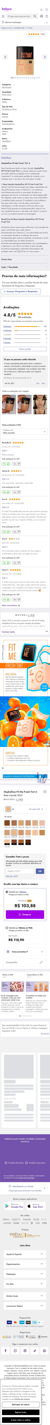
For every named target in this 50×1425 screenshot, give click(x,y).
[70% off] (7, 823)
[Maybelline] (13, 800)
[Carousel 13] (39, 77)
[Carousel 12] (37, 77)
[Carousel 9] (30, 77)
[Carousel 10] (32, 77)
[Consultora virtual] (41, 16)
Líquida (5, 116)
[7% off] (28, 833)
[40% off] (14, 823)
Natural (5, 131)
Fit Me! (29, 28)
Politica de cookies (22, 1399)
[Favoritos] (46, 9)
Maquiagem (6, 87)
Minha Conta (12, 1296)
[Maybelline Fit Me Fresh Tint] (25, 778)
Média (4, 101)
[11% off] (7, 842)
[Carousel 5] (28, 1016)
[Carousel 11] (34, 77)
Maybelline (19, 28)
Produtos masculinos (37, 1162)
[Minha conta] (41, 9)
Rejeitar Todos (20, 1412)
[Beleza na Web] (6, 10)
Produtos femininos (16, 1162)
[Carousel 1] (19, 1016)
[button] (25, 914)
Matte (4, 133)
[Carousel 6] (30, 1016)
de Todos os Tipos (9, 109)
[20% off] (7, 833)
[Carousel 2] (22, 1016)
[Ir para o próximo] (44, 57)
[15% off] (35, 823)
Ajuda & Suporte (13, 1254)
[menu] (3, 16)
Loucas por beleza (14, 1306)
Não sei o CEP (12, 876)
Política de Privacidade (26, 1178)
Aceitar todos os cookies (20, 1420)
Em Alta (9, 1284)
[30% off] (28, 823)
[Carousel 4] (26, 1016)
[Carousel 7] (26, 77)
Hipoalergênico (8, 123)
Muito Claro (6, 94)
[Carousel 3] (24, 1016)
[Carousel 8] (28, 77)
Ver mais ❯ (45, 1033)
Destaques (10, 1274)
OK (40, 871)
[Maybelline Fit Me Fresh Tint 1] (25, 704)
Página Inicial (7, 28)
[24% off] (14, 833)
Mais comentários (9, 605)
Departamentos (13, 1264)
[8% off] (21, 833)
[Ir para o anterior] (5, 57)
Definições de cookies (20, 1404)
